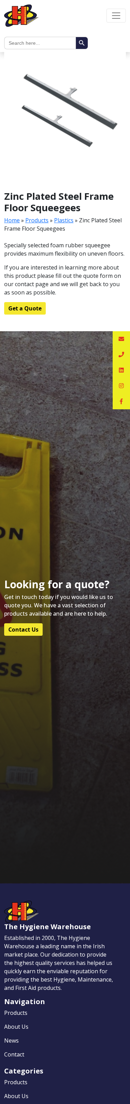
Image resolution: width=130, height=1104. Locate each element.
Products (37, 220)
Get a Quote (25, 308)
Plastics (63, 220)
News (11, 1040)
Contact (14, 1054)
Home (12, 220)
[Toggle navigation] (116, 16)
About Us (16, 1026)
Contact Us (23, 629)
